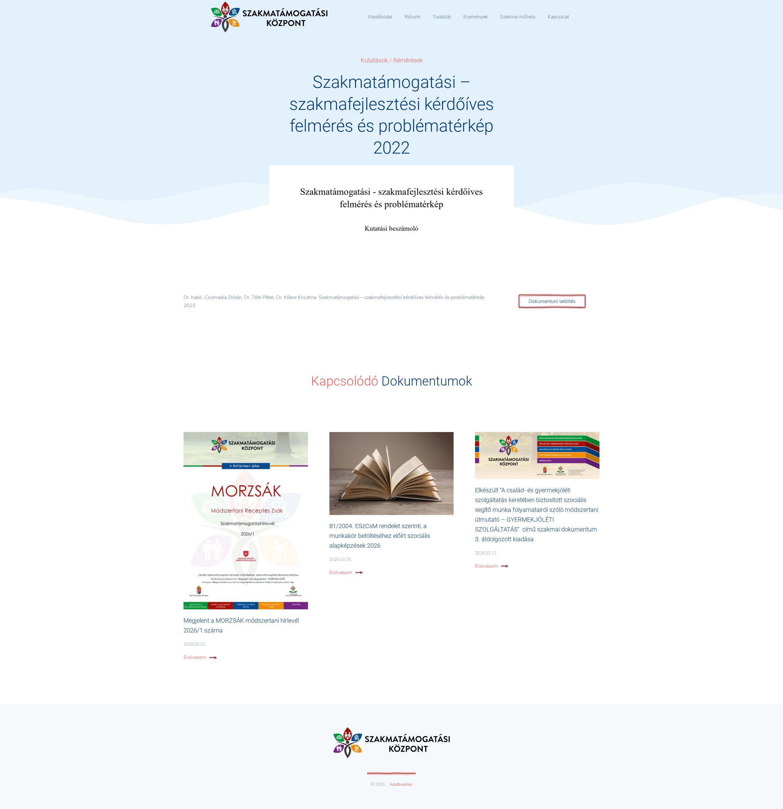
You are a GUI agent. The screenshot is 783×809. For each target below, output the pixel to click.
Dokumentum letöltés (552, 301)
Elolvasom (195, 657)
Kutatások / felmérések (392, 60)
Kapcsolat (558, 16)
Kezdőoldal (380, 16)
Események (475, 16)
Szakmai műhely (518, 16)
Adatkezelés (400, 784)
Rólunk (412, 16)
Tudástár (441, 16)
